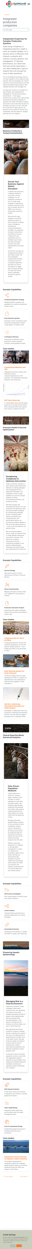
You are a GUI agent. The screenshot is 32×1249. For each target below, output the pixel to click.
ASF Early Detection (12, 400)
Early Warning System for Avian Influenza (14, 672)
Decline (13, 1245)
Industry (7, 14)
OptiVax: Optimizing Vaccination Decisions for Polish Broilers (14, 706)
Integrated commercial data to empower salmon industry (15, 1158)
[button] (16, 29)
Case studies (8, 1176)
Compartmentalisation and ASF (14, 368)
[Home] (16, 4)
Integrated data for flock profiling (14, 639)
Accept (19, 1245)
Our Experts (24, 1176)
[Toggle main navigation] (29, 4)
